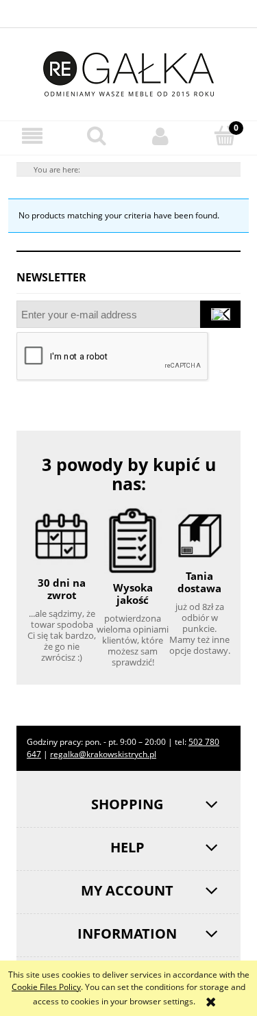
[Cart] (225, 135)
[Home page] (129, 71)
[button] (32, 136)
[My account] (161, 136)
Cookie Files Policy (46, 987)
